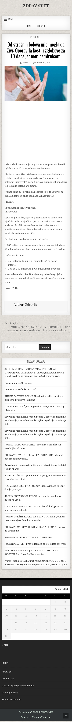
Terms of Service (11, 699)
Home (29, 26)
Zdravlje (26, 62)
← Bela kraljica (10, 323)
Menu (10, 19)
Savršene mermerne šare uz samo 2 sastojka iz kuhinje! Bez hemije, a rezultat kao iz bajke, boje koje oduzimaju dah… (36, 420)
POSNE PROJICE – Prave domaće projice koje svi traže (36, 544)
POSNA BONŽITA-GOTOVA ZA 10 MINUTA (28, 537)
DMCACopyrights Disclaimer (18, 685)
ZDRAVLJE (41, 26)
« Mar (5, 645)
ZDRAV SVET (36, 5)
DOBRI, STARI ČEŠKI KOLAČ (20, 389)
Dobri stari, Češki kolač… (18, 383)
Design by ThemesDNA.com (36, 717)
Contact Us (8, 678)
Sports (36, 36)
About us (7, 671)
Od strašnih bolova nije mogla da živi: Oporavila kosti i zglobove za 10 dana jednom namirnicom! (36, 50)
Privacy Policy (10, 692)
